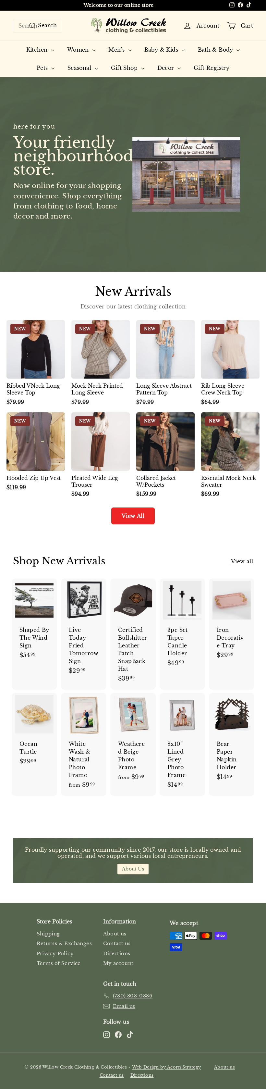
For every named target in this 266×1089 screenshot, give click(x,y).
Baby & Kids (162, 49)
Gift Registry (211, 68)
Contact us (117, 943)
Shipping (48, 934)
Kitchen (37, 49)
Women (79, 49)
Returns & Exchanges (64, 943)
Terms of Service (59, 963)
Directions (116, 953)
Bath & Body (216, 49)
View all (242, 561)
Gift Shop (125, 68)
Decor (166, 68)
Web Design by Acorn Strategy (166, 1067)
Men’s (117, 49)
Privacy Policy (55, 953)
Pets (43, 68)
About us (115, 934)
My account (118, 963)
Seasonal (80, 68)
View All (133, 516)
